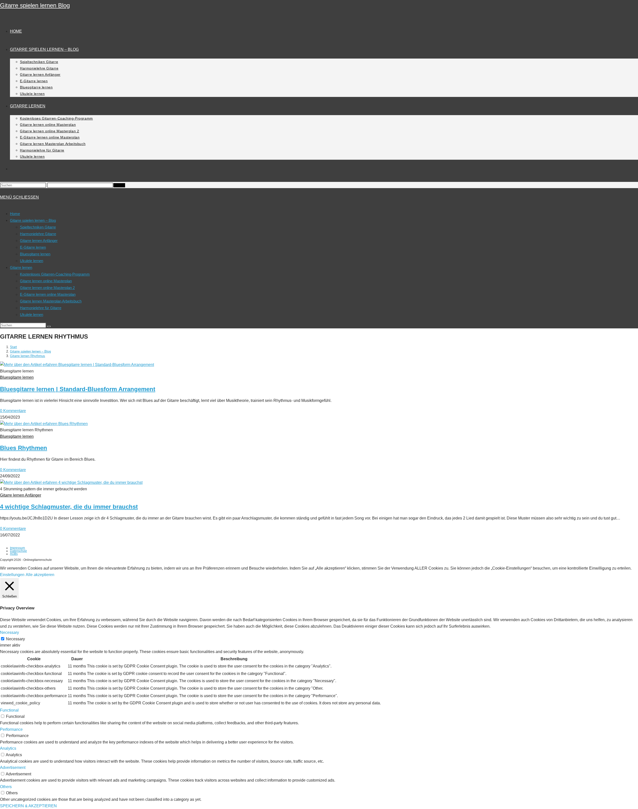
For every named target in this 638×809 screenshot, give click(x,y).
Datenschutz (18, 551)
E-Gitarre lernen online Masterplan (48, 294)
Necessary (15, 639)
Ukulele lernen (31, 261)
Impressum (17, 548)
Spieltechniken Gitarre (38, 227)
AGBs (14, 554)
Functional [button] (9, 710)
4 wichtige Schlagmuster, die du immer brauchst (69, 506)
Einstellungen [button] (12, 575)
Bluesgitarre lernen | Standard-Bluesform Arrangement (77, 389)
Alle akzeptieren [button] (40, 575)
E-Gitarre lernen (33, 247)
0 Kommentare (13, 411)
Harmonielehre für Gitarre (40, 308)
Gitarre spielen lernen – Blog (33, 220)
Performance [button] (11, 729)
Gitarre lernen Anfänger (39, 240)
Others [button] (6, 787)
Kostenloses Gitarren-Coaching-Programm (55, 274)
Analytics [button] (8, 748)
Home (15, 214)
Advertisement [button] (12, 767)
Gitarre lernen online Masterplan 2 (47, 288)
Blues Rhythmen (23, 447)
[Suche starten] (49, 326)
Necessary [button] (9, 632)
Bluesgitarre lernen (35, 254)
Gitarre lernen (21, 267)
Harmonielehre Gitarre (38, 234)
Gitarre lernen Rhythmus (27, 356)
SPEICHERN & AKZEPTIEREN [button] (28, 806)
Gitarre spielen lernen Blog (35, 5)
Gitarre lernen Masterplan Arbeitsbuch (50, 301)
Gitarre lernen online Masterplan (46, 281)
